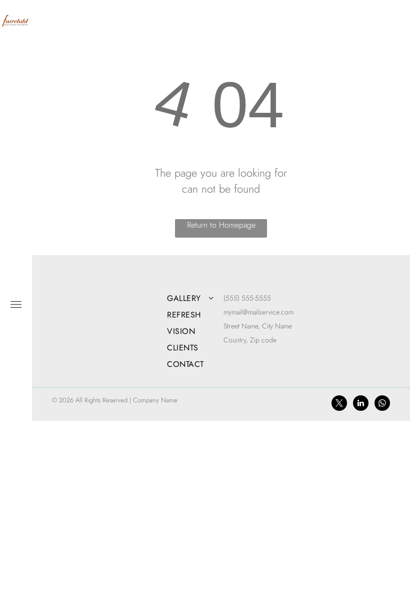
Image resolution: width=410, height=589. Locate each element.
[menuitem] (198, 298)
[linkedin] (360, 404)
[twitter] (339, 404)
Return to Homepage (221, 225)
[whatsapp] (382, 404)
